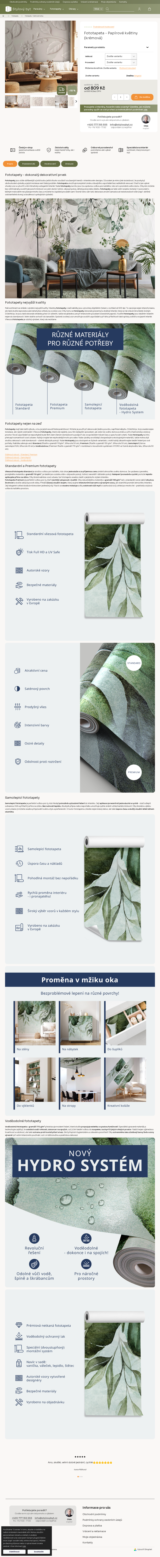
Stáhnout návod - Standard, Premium (21, 454)
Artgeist (137, 76)
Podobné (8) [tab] (28, 164)
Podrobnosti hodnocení (103, 27)
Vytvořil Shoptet (144, 1549)
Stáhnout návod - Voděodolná (18, 460)
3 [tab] (81, 1476)
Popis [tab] (10, 164)
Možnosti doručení (127, 68)
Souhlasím (39, 1552)
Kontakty (123, 2)
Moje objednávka (108, 2)
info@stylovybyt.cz (121, 124)
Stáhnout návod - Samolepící (18, 457)
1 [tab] (78, 1476)
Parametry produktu (94, 47)
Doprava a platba (70, 2)
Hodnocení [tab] (50, 164)
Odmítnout (14, 1552)
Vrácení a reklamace (89, 2)
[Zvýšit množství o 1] (127, 97)
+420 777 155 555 (97, 124)
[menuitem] (39, 9)
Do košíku (145, 97)
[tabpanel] (80, 1463)
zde (24, 1546)
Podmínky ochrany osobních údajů (45, 2)
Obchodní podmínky (18, 2)
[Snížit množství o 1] (115, 97)
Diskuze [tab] (69, 164)
